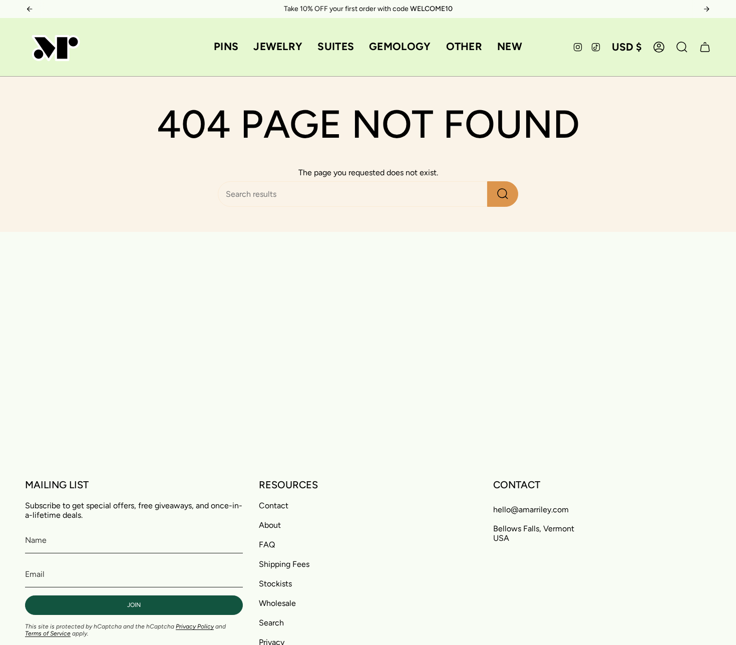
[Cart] (704, 47)
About (270, 525)
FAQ (267, 544)
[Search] (502, 194)
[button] (226, 47)
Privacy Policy (195, 626)
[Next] (706, 9)
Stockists (275, 583)
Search (271, 622)
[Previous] (29, 9)
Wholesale (277, 603)
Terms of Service (48, 633)
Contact (273, 505)
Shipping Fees (284, 564)
